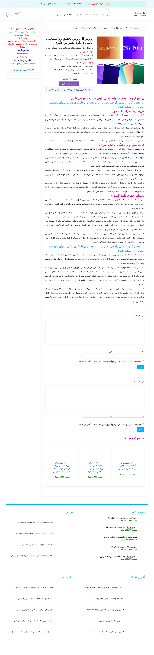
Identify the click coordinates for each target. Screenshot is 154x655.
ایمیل (111, 351)
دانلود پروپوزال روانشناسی (132, 28)
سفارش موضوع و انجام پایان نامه (99, 4)
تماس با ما (57, 14)
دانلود (79, 14)
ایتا (55, 4)
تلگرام (68, 4)
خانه (144, 28)
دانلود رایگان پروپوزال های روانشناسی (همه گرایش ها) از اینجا (69, 90)
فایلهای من (68, 14)
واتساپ (60, 4)
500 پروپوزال (13, 14)
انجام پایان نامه (91, 14)
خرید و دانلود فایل (69, 84)
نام (143, 351)
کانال (49, 4)
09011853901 (77, 4)
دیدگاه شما (139, 315)
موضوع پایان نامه (105, 14)
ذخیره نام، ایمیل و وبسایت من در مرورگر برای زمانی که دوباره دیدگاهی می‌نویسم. (110, 361)
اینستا (43, 4)
